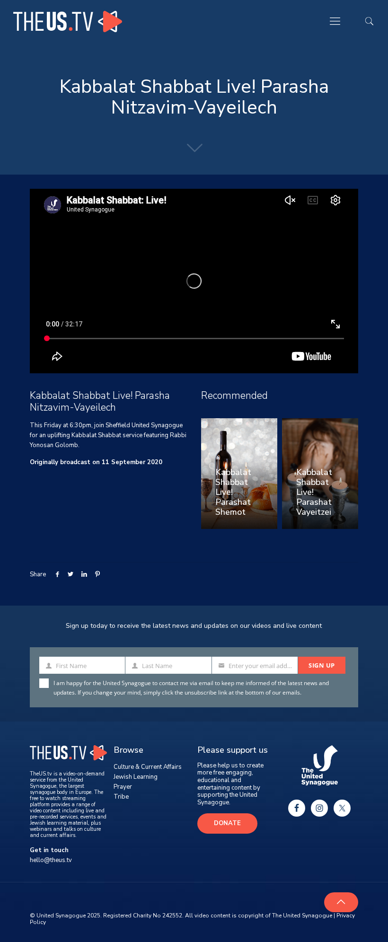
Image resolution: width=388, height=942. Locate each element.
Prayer (123, 787)
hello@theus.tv (51, 860)
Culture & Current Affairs (148, 767)
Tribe (121, 796)
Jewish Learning (136, 777)
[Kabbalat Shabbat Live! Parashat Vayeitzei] (320, 473)
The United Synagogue (302, 915)
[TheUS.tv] (67, 21)
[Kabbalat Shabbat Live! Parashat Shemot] (239, 473)
